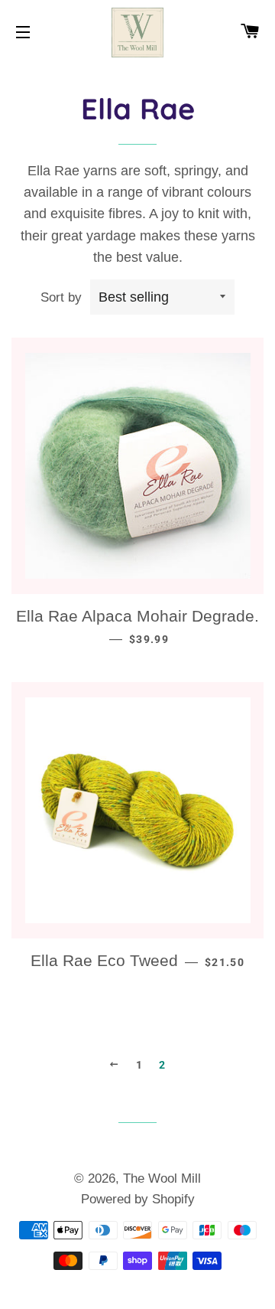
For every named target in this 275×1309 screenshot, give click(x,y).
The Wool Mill (162, 1178)
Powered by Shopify (138, 1199)
